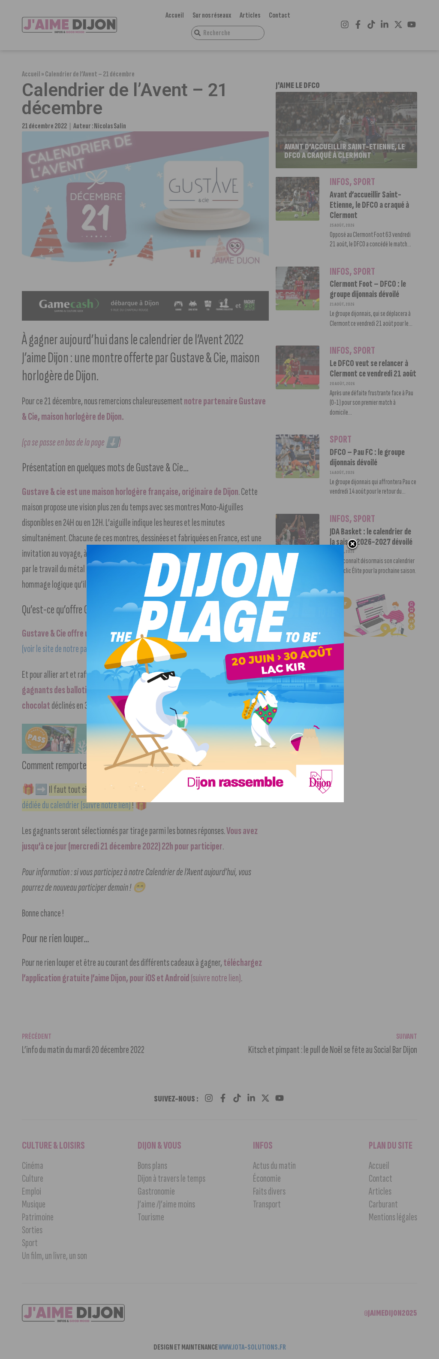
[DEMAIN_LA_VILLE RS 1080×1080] (215, 799)
